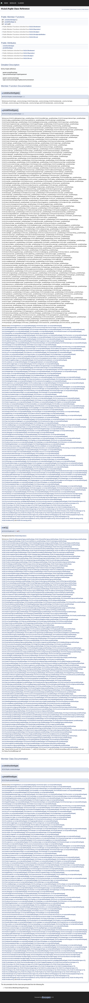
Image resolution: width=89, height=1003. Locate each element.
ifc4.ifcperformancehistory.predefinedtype (62, 636)
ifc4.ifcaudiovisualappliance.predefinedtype (66, 632)
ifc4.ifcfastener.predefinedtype (38, 699)
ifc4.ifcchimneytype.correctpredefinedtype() (69, 486)
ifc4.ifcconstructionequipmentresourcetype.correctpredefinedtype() (50, 358)
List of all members (66, 9)
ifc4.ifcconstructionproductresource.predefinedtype (68, 709)
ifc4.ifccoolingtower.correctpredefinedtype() (45, 364)
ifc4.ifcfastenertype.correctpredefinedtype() (73, 343)
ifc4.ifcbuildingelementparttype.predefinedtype (38, 604)
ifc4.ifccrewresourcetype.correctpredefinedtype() (16, 451)
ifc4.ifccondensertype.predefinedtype (34, 650)
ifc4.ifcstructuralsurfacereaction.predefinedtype (53, 655)
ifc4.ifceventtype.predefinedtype (46, 621)
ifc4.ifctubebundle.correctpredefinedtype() (73, 490)
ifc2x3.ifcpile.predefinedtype (64, 575)
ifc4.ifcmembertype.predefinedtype (52, 669)
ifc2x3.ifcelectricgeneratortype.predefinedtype (16, 545)
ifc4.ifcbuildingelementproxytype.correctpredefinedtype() (19, 339)
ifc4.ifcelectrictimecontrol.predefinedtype (14, 661)
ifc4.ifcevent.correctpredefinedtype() (38, 430)
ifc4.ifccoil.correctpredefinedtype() (61, 440)
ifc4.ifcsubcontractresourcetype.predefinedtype (40, 711)
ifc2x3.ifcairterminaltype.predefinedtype (36, 566)
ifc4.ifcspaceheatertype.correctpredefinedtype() (16, 457)
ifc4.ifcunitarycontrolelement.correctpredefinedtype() (18, 400)
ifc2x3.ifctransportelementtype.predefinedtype (72, 539)
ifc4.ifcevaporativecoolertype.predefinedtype (72, 667)
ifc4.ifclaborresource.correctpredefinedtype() (45, 451)
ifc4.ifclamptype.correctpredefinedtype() (14, 344)
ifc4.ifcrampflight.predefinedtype (73, 669)
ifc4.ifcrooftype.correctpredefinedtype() (74, 427)
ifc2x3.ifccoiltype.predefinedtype (33, 571)
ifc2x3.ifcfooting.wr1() (8, 505)
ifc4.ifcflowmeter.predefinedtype (11, 669)
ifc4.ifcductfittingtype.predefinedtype (13, 737)
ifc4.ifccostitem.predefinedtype (38, 600)
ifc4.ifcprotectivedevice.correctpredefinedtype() (41, 379)
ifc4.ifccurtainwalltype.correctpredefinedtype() (41, 465)
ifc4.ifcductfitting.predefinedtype (12, 657)
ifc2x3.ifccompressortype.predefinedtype (14, 594)
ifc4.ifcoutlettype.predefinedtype (55, 684)
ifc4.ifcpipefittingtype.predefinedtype (40, 611)
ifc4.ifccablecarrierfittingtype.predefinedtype (37, 735)
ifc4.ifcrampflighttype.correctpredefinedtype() (48, 469)
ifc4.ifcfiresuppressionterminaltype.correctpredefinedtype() (19, 434)
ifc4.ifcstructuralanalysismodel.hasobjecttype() (16, 495)
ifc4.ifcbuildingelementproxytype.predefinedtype (60, 608)
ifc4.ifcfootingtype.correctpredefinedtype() (44, 386)
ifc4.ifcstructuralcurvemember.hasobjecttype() (15, 499)
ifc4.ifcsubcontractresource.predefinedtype (31, 697)
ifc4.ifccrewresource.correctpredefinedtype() (66, 398)
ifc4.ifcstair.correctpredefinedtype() (12, 390)
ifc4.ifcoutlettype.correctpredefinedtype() (43, 425)
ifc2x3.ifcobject (34, 32)
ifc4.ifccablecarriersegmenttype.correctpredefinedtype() (47, 365)
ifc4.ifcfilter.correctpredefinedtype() (13, 354)
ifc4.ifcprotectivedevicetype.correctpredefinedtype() (17, 394)
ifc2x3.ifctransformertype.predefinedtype (14, 588)
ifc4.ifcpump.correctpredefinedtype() (39, 440)
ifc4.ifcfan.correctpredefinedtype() (51, 427)
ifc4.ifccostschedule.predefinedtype (12, 690)
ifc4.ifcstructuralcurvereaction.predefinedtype (16, 596)
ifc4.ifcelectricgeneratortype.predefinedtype (15, 611)
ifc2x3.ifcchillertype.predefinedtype (38, 569)
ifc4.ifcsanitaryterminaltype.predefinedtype (15, 688)
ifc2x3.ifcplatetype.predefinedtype (63, 573)
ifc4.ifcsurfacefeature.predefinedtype (67, 701)
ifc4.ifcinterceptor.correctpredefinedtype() (49, 325)
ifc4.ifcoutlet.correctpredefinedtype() (71, 476)
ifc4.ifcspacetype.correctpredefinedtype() (73, 339)
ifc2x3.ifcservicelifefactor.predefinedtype (33, 541)
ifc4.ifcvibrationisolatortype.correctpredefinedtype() (71, 470)
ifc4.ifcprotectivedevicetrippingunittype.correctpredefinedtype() (21, 427)
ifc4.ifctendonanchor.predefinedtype (65, 692)
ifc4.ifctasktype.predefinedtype (36, 672)
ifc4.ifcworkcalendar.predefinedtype (12, 604)
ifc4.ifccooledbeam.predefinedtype (12, 703)
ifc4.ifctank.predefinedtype (63, 680)
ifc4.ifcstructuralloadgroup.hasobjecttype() (44, 497)
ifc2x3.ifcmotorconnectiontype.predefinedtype (16, 585)
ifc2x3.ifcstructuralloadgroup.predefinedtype (35, 577)
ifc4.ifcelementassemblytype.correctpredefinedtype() (17, 482)
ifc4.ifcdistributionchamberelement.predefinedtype (68, 720)
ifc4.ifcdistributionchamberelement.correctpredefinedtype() (50, 467)
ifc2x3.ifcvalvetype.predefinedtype (56, 541)
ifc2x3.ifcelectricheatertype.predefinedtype (15, 562)
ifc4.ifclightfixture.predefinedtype (40, 596)
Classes (21, 3)
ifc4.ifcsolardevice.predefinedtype (31, 714)
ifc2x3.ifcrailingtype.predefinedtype (12, 575)
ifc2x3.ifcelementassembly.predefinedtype (39, 552)
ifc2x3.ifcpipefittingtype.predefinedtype (42, 545)
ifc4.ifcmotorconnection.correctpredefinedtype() (16, 486)
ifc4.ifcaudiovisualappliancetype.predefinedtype (44, 619)
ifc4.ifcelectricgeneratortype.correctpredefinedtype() (48, 341)
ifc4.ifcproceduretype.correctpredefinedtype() (45, 476)
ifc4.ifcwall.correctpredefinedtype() (12, 348)
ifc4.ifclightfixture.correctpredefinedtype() (23, 325)
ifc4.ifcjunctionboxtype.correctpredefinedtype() (55, 459)
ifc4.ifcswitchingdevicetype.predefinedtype (41, 688)
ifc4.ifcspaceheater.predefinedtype (12, 640)
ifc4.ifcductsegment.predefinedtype (12, 743)
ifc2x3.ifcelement (34, 26)
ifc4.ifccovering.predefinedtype (11, 705)
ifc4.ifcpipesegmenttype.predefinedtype (37, 745)
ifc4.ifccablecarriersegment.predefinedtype (36, 617)
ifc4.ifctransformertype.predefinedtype (64, 726)
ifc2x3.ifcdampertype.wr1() (49, 507)
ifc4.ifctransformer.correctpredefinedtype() (62, 491)
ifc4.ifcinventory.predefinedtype (11, 718)
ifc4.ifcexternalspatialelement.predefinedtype (15, 636)
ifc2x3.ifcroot (33, 37)
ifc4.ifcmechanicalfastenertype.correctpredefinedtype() (18, 453)
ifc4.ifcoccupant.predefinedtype (54, 724)
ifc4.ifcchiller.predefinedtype (49, 667)
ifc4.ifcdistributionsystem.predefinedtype (14, 720)
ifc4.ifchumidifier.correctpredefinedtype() (14, 333)
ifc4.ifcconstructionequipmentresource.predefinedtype (40, 693)
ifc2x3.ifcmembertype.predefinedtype (13, 566)
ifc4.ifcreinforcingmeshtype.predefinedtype (15, 695)
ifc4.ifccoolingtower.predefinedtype (37, 630)
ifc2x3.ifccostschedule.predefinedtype (40, 573)
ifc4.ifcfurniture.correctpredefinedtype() (48, 339)
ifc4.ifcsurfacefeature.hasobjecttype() (69, 497)
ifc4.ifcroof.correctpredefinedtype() (12, 352)
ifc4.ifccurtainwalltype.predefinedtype (32, 718)
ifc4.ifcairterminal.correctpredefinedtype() (47, 474)
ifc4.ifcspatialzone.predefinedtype (31, 716)
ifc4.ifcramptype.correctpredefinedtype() (44, 463)
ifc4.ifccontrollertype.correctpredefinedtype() (45, 388)
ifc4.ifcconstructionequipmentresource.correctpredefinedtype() (49, 436)
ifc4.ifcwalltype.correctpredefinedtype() (47, 453)
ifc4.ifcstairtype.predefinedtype (30, 606)
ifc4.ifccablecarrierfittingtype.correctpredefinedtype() (71, 480)
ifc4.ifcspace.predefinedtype (50, 714)
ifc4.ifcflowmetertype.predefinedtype (13, 646)
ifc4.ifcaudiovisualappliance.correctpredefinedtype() (17, 367)
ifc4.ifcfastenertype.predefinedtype (12, 613)
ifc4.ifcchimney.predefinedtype (69, 747)
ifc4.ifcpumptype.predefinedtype (11, 747)
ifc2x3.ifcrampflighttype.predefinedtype (64, 585)
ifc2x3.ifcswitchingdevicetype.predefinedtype (15, 573)
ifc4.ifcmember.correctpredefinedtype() (41, 331)
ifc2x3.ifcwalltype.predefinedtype (59, 577)
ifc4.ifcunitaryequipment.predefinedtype (36, 678)
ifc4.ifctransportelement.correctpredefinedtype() (16, 388)
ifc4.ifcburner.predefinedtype (27, 621)
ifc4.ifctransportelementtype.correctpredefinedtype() (45, 329)
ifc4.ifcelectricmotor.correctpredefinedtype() (49, 335)
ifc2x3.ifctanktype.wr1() (9, 516)
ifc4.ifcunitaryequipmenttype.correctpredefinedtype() (18, 484)
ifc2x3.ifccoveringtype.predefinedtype (38, 588)
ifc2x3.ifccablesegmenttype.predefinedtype (21, 539)
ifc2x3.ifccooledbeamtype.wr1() (11, 512)
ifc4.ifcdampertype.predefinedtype (36, 638)
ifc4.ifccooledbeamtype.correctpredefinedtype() (16, 425)
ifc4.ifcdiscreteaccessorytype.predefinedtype (42, 701)
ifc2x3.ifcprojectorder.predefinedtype (41, 585)
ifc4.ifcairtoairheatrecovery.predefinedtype (70, 682)
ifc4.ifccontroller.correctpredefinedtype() (14, 430)
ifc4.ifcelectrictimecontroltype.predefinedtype (15, 680)
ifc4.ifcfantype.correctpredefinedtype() (50, 392)
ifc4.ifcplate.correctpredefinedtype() (65, 402)
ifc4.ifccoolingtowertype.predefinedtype (48, 651)
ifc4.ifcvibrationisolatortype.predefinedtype (15, 726)
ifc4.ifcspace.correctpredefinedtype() (64, 461)
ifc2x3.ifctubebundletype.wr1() (66, 507)
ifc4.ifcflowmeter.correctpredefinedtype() (47, 406)
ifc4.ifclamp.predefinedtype (76, 663)
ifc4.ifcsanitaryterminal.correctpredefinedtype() (16, 448)
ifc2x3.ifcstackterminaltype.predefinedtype (14, 569)
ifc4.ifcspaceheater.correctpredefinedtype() (64, 371)
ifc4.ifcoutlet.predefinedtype (78, 730)
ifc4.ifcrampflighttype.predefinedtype (61, 722)
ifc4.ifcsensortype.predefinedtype (32, 734)
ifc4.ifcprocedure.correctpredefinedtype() (14, 465)
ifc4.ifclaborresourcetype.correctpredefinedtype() (41, 344)
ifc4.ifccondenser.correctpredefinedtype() (14, 362)
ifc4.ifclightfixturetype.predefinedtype (42, 644)
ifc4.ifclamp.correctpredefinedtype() (45, 400)
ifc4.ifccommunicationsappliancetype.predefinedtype (36, 705)
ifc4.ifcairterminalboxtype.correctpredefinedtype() (66, 337)
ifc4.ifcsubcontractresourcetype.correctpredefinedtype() (48, 457)
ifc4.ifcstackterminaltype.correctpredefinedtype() (50, 419)
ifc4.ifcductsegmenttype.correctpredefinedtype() (72, 369)
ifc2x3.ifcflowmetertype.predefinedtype (68, 556)
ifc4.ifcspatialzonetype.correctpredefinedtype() (16, 470)
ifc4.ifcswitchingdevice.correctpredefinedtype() (16, 365)
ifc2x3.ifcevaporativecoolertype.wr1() (27, 511)
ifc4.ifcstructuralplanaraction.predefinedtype (55, 734)
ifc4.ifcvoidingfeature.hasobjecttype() (42, 495)
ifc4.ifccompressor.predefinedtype (12, 650)
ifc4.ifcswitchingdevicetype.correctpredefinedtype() (48, 428)
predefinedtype (10, 22)
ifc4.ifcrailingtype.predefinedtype (70, 690)
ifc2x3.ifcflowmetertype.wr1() (10, 509)
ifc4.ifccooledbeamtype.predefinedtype (33, 684)
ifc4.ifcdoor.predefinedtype (31, 640)
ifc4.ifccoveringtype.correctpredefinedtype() (73, 472)
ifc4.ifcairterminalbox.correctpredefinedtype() (38, 404)
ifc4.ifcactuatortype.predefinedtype (12, 617)
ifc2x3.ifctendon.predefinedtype (58, 566)
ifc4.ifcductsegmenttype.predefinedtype (14, 638)
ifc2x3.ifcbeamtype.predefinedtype (12, 590)
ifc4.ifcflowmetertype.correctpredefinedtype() (66, 377)
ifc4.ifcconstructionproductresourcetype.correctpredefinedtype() (51, 327)
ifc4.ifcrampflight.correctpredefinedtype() (41, 407)
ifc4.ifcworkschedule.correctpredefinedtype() (15, 488)
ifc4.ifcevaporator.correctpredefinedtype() (67, 438)
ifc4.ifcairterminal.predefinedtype (61, 728)
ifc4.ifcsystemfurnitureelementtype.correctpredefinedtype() (43, 373)
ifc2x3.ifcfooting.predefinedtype (62, 546)
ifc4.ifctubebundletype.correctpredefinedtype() (45, 375)
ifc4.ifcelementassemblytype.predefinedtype (64, 735)
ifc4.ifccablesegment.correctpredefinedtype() (71, 386)
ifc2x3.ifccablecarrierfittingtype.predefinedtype (59, 590)
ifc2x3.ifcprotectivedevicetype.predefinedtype (61, 562)
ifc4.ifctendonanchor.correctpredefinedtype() (51, 434)
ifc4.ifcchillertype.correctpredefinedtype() (45, 423)
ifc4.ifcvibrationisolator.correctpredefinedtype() (45, 448)
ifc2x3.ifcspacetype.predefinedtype (69, 543)
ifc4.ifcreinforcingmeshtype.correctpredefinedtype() (38, 438)
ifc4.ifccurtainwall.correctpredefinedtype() (73, 474)
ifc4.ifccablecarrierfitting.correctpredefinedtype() (17, 341)
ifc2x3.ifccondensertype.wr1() (49, 509)
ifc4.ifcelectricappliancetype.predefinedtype (51, 627)
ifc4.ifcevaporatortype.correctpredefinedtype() (16, 358)
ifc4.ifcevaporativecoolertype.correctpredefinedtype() (18, 406)
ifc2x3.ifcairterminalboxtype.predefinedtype (15, 543)
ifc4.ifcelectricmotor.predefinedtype (63, 604)
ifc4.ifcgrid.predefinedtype (32, 743)
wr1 (6, 24)
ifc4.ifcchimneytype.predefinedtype (12, 741)
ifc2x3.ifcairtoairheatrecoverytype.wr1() (67, 503)
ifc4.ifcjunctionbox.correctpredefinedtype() (37, 354)
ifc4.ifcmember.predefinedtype (34, 602)
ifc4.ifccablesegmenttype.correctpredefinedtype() (17, 327)
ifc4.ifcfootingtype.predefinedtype (71, 651)
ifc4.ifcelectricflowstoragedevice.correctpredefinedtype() (53, 356)
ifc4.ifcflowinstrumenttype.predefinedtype (39, 720)
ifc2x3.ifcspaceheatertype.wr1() (55, 512)
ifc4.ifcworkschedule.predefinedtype (34, 741)
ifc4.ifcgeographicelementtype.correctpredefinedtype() (18, 474)
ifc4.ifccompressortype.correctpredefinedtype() (16, 490)
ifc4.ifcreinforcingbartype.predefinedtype (14, 630)
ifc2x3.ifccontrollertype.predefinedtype (57, 560)
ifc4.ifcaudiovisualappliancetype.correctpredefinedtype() (42, 350)
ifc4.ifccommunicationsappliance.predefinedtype (66, 648)
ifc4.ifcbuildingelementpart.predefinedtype (60, 699)
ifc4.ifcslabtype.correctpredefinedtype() (68, 400)
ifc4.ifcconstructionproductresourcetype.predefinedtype (43, 598)
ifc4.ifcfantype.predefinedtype (11, 659)
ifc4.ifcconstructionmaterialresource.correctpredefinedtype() (20, 455)
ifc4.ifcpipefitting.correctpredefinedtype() (14, 413)
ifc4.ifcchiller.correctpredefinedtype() (63, 404)
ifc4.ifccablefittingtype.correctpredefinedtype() (16, 398)
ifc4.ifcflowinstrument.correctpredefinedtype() (67, 331)
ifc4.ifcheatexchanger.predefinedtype (57, 650)
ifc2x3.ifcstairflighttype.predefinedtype (38, 583)
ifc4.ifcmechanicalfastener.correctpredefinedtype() (72, 488)
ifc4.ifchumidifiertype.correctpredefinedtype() (15, 329)
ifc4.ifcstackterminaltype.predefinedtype (42, 680)
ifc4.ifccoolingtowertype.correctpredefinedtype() (16, 386)
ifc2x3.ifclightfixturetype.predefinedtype (44, 556)
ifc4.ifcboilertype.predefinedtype (35, 724)
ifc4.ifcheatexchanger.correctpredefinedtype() (70, 383)
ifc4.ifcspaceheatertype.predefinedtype (13, 711)
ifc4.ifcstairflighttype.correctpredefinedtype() (69, 465)
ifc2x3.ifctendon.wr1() (62, 511)
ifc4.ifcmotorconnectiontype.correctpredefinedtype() (18, 469)
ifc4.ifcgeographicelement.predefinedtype (62, 629)
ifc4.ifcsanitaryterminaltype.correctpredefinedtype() (17, 428)
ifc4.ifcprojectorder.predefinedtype (39, 722)
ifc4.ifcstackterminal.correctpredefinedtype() (44, 478)
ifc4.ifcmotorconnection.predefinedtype (14, 739)
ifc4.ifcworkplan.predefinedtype (34, 646)
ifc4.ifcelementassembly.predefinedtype (64, 634)
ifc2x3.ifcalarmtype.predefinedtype (61, 564)
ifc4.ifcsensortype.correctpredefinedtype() (14, 480)
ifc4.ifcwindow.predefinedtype (56, 638)
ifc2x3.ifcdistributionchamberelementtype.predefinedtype (44, 579)
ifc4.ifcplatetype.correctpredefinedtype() (62, 430)
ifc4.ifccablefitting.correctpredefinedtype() (69, 415)
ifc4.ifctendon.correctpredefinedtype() (67, 411)
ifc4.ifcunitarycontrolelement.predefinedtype (54, 663)
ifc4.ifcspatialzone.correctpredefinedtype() (70, 463)
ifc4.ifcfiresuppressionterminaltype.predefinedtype (39, 692)
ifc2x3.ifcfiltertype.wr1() (73, 512)
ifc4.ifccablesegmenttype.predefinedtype (14, 598)
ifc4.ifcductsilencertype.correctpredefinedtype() (48, 367)
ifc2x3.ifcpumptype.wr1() (62, 516)
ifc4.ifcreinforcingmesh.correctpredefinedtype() (16, 375)
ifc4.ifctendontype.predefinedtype (41, 615)
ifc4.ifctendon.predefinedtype (54, 672)
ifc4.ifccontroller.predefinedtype (63, 688)
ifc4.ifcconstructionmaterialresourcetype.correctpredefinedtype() (43, 385)
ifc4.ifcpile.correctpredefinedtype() (12, 438)
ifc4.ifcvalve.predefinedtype (10, 667)
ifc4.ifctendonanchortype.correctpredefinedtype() (53, 421)
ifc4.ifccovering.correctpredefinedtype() (72, 448)
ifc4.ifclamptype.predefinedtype (33, 613)
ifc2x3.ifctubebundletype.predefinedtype (62, 554)
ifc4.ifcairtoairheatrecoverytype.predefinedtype (16, 615)
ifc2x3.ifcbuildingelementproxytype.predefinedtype (43, 543)
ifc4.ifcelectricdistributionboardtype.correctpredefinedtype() (20, 392)
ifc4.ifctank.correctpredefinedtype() (76, 419)
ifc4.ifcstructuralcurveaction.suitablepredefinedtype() (52, 501)
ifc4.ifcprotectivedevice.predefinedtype (55, 646)
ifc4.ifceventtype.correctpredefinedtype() (59, 352)
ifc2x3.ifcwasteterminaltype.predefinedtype (67, 545)
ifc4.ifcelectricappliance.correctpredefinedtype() (16, 472)
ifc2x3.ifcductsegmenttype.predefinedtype (14, 554)
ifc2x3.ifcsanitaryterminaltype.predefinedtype (56, 571)
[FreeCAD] (1, 3)
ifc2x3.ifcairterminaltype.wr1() (47, 511)
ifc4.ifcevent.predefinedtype (32, 690)
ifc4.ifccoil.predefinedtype (10, 697)
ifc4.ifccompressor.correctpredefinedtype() (15, 383)
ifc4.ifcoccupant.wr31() (62, 518)
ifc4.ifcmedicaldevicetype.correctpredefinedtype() (17, 463)
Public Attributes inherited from (18, 50)
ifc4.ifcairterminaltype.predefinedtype (38, 671)
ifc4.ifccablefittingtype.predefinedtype (68, 661)
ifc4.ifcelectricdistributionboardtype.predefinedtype (61, 657)
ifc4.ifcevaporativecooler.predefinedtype (14, 672)
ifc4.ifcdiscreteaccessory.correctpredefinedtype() (69, 407)
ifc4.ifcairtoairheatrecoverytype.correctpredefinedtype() (18, 346)
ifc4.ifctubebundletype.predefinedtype (67, 642)
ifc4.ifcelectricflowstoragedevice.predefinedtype (16, 625)
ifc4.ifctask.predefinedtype (10, 663)
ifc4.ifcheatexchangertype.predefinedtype (14, 648)
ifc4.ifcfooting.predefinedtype (60, 615)
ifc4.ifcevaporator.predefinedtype (38, 695)
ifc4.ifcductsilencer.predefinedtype (12, 676)
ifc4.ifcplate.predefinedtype (70, 665)
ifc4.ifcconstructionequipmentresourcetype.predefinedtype (19, 627)
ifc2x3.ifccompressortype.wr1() (25, 516)
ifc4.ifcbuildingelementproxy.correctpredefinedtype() (48, 444)
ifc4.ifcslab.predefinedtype (76, 650)
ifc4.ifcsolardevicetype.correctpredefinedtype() (16, 478)
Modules (13, 3)
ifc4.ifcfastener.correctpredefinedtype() (69, 442)
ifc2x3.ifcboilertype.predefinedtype (12, 587)
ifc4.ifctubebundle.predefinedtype (60, 745)
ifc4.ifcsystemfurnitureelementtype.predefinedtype (17, 642)
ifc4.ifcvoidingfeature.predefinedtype (13, 632)
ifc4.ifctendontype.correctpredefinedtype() (48, 346)
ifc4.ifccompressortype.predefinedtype (13, 745)
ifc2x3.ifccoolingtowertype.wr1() (68, 509)
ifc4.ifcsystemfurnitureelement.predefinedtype (16, 629)
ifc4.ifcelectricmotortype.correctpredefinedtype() (16, 476)
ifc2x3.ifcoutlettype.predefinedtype (12, 571)
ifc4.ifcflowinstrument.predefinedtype (54, 602)
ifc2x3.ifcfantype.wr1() (8, 511)
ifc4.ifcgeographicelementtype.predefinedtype (37, 728)
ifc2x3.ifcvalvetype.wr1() (9, 503)
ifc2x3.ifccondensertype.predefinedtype (67, 558)
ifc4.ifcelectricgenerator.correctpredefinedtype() (16, 402)
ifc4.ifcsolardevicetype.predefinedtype (13, 732)
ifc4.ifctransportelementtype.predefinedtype (15, 600)
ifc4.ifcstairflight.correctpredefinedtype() (71, 388)
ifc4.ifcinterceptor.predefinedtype (61, 596)
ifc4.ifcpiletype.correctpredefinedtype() (45, 442)
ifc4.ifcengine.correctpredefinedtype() (50, 449)
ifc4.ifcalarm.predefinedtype (62, 644)
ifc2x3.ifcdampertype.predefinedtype (38, 554)
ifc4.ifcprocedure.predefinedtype (52, 716)
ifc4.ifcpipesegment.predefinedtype (12, 735)
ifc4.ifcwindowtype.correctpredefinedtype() (15, 440)
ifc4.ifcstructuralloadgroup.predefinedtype (47, 674)
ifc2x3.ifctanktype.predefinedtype (64, 592)
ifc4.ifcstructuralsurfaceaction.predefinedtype (54, 606)
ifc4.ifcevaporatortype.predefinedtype (43, 625)
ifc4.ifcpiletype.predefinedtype (77, 697)
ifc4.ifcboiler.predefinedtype (74, 638)
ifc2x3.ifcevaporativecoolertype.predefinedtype (36, 564)
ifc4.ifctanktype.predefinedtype (59, 739)
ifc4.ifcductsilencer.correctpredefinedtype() (15, 415)
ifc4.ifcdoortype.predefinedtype (68, 619)
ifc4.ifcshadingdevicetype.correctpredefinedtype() (17, 381)
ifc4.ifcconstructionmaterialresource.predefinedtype (36, 709)
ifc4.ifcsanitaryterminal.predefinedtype (34, 703)
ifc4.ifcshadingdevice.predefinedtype (13, 602)
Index (6, 3)
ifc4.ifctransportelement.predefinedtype (36, 653)
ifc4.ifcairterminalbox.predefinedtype (30, 667)
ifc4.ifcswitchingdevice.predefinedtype (60, 630)
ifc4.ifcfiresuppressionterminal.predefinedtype (64, 671)
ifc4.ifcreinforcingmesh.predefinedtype (44, 642)
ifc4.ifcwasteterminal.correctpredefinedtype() (42, 415)
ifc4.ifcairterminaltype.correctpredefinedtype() (16, 409)
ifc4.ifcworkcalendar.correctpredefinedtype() (40, 333)
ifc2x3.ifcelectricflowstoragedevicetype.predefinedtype (18, 567)
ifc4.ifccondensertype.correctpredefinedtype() (42, 383)
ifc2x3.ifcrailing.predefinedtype (11, 541)
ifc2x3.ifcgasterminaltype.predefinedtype (42, 550)
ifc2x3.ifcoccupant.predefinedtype (33, 587)
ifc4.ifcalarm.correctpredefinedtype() (41, 377)
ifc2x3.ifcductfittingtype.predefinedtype (14, 592)
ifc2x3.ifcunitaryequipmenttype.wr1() (72, 514)
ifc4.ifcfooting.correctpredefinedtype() (73, 346)
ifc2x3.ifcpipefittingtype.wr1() (46, 503)
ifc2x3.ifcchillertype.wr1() (77, 511)
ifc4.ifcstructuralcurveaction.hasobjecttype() (67, 495)
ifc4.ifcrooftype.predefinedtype (60, 686)
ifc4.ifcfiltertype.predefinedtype (11, 714)
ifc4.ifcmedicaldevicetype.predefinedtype (72, 714)
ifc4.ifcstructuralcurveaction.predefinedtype (39, 634)
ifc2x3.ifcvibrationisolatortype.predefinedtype (57, 587)
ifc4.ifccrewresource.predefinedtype (29, 663)
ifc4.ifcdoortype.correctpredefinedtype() (72, 350)
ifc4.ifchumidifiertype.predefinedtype (72, 598)
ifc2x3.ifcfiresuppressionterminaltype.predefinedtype (39, 575)
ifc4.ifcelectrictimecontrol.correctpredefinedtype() (17, 396)
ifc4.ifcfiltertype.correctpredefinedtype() (14, 461)
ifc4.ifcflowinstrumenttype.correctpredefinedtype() (17, 467)
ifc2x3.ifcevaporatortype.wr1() (25, 505)
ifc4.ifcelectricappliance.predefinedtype (40, 726)
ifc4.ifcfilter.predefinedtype (64, 621)
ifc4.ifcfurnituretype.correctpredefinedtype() (41, 432)
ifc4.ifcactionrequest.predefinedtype (73, 716)
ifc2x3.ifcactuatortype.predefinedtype (13, 548)
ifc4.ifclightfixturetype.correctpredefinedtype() (16, 377)
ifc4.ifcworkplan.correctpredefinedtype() (14, 379)
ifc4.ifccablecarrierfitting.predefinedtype (53, 609)
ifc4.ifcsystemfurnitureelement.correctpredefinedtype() (50, 360)
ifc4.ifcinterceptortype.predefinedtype (33, 657)
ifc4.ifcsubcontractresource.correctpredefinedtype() (17, 442)
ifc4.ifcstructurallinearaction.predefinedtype (15, 699)
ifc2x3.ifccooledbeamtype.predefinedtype (61, 569)
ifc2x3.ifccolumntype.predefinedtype (63, 552)
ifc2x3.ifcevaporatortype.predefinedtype (66, 548)
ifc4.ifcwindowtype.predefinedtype (59, 695)
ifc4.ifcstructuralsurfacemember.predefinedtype (16, 644)
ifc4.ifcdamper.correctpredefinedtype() (13, 350)
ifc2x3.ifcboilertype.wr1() (9, 514)
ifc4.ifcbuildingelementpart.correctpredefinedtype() (17, 444)
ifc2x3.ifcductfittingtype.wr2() (11, 518)
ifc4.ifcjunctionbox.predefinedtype (12, 623)
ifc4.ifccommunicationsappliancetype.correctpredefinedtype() (20, 449)
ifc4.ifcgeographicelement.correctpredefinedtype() (42, 362)
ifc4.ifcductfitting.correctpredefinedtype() (36, 390)
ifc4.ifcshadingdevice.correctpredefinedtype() (15, 331)
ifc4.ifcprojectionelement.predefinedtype (37, 732)
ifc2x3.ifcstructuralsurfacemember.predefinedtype (17, 556)
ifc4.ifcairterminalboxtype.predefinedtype (33, 608)
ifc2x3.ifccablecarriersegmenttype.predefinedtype (69, 550)
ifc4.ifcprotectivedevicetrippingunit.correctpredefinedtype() (20, 421)
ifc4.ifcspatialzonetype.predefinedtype (13, 724)
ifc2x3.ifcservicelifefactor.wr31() (30, 518)
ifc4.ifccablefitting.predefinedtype (56, 676)
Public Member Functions (75, 9)
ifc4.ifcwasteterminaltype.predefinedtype (64, 611)
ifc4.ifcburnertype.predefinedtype (62, 737)
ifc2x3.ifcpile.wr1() (40, 512)
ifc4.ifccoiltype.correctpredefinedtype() (68, 425)
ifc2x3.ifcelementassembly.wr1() (11, 507)
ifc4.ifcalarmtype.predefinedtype (31, 669)
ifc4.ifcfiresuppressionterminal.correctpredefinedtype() (46, 409)
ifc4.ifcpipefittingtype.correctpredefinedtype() (15, 343)
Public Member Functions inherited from (21, 26)
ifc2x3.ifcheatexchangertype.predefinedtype (42, 558)
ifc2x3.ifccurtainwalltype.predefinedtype (14, 583)
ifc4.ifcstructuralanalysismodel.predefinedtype (16, 619)
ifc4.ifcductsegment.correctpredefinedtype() (42, 488)
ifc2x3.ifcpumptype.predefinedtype (62, 594)
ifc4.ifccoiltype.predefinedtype (75, 684)
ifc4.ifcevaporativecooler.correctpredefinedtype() (16, 411)
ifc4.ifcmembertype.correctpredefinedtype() (15, 407)
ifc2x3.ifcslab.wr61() (8, 520)
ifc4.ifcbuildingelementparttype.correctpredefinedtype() (18, 335)
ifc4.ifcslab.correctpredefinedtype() (12, 385)
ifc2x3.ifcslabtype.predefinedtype (12, 564)
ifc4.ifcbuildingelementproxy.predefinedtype (15, 701)
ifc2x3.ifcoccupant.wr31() (47, 518)
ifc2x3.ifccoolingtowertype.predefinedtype (32, 560)
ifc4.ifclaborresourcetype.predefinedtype (55, 613)
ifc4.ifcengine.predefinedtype (61, 705)
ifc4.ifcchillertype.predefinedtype (12, 684)
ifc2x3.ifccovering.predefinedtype (12, 577)
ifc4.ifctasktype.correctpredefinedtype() (44, 411)
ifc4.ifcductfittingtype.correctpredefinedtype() (48, 482)
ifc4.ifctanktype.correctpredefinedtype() (43, 486)
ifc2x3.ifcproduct (34, 29)
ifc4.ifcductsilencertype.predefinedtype (13, 634)
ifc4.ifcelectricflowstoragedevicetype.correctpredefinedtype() (45, 413)
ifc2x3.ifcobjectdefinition (37, 34)
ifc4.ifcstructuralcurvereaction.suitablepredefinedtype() (18, 501)
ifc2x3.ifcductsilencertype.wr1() (62, 505)
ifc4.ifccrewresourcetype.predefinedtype (14, 707)
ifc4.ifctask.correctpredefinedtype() (41, 398)
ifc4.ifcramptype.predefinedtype (11, 716)
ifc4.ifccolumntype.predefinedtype (39, 636)
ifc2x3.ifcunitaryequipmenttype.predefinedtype (40, 592)
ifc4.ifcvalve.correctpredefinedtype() (13, 404)
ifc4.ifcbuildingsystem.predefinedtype (56, 741)
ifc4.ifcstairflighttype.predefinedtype (55, 718)
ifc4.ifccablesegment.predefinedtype (13, 653)
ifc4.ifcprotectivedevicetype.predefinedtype (33, 659)
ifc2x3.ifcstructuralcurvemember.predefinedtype (16, 581)
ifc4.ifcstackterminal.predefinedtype (61, 732)
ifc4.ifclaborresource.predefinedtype (37, 707)
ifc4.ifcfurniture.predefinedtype (11, 609)
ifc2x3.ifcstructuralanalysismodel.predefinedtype (39, 548)
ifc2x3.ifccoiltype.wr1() (28, 512)
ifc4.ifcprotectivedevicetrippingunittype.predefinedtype (18, 686)
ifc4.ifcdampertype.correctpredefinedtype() (15, 371)
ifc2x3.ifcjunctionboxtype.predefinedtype (43, 581)
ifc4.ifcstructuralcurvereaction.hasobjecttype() (40, 493)
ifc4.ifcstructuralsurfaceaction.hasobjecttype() (68, 493)
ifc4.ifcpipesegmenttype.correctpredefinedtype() (45, 490)
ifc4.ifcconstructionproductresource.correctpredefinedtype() (57, 455)
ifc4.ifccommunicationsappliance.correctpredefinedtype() (49, 381)
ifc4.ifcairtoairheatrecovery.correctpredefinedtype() (17, 423)
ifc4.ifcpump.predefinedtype (78, 695)
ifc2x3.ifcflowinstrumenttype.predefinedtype (63, 583)
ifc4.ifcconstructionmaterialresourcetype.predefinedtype (19, 651)
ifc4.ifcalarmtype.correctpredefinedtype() (72, 406)
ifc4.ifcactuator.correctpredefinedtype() (75, 335)
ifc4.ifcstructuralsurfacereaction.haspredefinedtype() (46, 499)
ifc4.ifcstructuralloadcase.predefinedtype (72, 674)
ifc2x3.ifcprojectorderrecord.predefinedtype (15, 558)
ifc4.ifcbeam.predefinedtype (53, 665)
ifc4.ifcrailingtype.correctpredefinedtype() (14, 432)
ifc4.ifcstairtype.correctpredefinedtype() (14, 337)
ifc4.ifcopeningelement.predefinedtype (37, 739)
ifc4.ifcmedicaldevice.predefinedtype (13, 693)
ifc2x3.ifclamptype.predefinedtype (12, 546)
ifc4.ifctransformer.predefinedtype (49, 747)
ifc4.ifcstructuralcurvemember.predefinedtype (48, 713)
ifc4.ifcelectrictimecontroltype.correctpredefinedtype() (18, 419)
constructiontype (10, 19)
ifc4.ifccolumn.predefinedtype (49, 640)
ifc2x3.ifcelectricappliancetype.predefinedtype (15, 550)
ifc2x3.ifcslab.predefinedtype (10, 560)
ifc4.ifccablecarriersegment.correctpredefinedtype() (66, 348)
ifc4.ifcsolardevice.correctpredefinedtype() (39, 461)
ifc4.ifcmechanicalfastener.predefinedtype (52, 743)
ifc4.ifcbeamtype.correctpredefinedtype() (70, 478)
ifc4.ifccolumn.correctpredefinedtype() (13, 373)
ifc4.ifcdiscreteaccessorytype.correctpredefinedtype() (18, 446)
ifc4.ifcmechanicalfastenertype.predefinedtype (63, 707)
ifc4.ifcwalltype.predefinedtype (11, 709)
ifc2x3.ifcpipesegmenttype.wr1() (44, 516)
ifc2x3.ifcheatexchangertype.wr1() (30, 509)
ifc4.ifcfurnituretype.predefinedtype (12, 692)
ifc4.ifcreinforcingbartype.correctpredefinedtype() (17, 364)
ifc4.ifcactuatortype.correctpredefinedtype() (37, 348)
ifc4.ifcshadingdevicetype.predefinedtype (39, 648)
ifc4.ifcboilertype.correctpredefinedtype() (43, 470)
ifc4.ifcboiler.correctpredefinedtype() (39, 371)
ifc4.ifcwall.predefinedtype (78, 615)
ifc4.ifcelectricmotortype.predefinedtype (34, 730)
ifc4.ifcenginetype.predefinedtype (33, 623)
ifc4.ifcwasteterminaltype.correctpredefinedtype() (45, 343)
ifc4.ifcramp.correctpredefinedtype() (38, 491)
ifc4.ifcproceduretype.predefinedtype (58, 730)
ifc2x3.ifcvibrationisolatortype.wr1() (27, 514)
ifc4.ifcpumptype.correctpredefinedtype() (14, 491)
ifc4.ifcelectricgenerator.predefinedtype (33, 665)
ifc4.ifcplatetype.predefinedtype (50, 690)
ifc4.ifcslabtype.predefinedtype (11, 665)
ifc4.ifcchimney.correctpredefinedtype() (13, 493)
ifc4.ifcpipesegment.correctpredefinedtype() (41, 480)
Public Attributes (85, 9)
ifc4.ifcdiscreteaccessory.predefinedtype (14, 671)
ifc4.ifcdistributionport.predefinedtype (56, 697)
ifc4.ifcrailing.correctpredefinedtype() (73, 329)
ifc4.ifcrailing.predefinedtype (56, 600)
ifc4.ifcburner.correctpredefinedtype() (35, 352)
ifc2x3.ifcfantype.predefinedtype (37, 562)
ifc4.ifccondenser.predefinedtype (40, 629)
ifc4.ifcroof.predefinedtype (10, 621)
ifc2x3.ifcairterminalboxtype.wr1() (27, 503)
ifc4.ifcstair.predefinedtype (30, 655)
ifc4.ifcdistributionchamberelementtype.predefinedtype (18, 713)
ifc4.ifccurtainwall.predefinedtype (12, 730)
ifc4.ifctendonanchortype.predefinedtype (45, 682)
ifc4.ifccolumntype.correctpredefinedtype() (44, 369)
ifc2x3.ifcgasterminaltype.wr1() (43, 505)
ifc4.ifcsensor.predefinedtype (55, 659)
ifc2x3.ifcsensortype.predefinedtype (33, 590)
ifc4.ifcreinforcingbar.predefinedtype (13, 678)
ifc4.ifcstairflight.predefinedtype (11, 655)
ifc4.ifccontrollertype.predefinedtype (59, 653)
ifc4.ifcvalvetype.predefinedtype (11, 608)
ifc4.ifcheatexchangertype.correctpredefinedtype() (71, 379)
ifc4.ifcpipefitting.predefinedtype (74, 672)
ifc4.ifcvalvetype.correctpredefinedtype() (39, 337)
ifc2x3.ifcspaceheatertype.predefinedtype (14, 579)
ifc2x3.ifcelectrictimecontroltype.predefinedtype (49, 567)
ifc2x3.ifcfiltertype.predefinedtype (66, 581)
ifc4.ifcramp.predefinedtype (30, 747)
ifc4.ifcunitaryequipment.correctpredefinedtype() (44, 417)
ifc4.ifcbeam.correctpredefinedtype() (43, 402)
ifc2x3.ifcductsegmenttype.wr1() (31, 507)
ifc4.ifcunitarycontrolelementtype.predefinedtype (42, 661)
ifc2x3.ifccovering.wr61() (24, 520)
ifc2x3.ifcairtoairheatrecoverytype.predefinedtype (37, 546)
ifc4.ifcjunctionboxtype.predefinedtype (74, 713)
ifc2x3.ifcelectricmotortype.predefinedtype (62, 588)
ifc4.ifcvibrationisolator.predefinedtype (58, 703)
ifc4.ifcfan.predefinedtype (43, 686)
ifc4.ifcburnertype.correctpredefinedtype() (46, 484)
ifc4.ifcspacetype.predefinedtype (31, 609)
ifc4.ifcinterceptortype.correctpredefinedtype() (64, 390)
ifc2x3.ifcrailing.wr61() (76, 518)
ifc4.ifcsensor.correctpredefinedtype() (45, 394)
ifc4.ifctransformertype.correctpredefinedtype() (45, 472)
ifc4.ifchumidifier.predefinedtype (75, 602)
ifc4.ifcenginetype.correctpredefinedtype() (63, 354)
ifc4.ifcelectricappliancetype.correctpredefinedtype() (17, 360)
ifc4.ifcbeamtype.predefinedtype (11, 734)
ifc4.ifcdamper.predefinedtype (59, 617)
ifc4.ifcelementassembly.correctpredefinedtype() (16, 369)
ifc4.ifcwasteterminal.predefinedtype (34, 676)
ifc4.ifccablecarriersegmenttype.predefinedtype (39, 632)
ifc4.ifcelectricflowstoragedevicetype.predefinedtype (18, 674)
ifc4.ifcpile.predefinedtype (65, 693)
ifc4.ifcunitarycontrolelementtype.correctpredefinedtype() (50, 396)
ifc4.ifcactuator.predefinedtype (11, 606)
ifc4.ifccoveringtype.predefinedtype (12, 728)
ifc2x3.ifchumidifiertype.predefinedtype (46, 539)
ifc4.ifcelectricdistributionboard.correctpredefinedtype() (19, 356)
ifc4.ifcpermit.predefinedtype (57, 678)
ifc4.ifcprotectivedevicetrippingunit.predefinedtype (17, 682)
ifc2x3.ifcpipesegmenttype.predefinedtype (39, 594)
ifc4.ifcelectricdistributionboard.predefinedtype (57, 623)
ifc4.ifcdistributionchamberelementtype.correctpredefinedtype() (21, 459)
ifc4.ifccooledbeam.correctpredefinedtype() (48, 446)
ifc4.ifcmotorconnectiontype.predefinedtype (15, 722)
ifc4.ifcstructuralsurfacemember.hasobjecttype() (16, 497)
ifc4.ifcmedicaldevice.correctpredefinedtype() (15, 436)
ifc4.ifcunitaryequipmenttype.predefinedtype (38, 737)
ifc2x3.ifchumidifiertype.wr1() (76, 501)
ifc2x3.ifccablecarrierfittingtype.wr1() (50, 514)
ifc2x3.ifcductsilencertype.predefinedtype (14, 552)
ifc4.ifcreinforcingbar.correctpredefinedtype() (15, 417)
